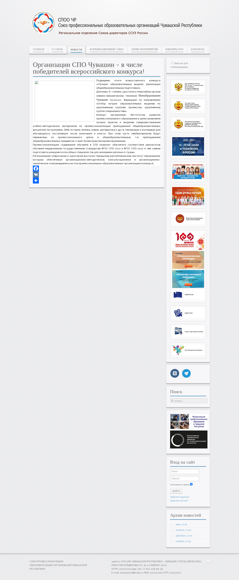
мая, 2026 (181, 524)
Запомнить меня (180, 485)
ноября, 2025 (183, 541)
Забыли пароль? (180, 497)
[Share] (96, 180)
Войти (176, 491)
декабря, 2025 (184, 536)
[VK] (96, 175)
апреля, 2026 (183, 530)
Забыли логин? (179, 501)
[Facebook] (96, 169)
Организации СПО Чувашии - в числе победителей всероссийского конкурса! (89, 67)
